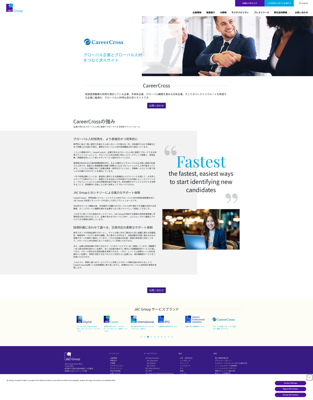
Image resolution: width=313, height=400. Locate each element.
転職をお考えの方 (249, 3)
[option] (88, 323)
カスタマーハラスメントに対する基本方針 (231, 363)
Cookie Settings (290, 383)
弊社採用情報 (115, 371)
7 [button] (161, 337)
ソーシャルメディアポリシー (226, 368)
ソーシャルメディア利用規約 (226, 365)
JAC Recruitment (152, 358)
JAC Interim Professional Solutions (159, 373)
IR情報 (112, 363)
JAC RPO (148, 371)
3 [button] (148, 337)
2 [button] (144, 337)
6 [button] (158, 337)
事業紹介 (113, 360)
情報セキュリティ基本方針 (225, 371)
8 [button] (165, 337)
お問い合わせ (115, 373)
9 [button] (168, 337)
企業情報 (113, 358)
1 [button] (141, 337)
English (305, 3)
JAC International (152, 368)
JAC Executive (152, 360)
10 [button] (172, 337)
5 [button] (155, 337)
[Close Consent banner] (309, 377)
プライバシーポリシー (223, 360)
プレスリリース (116, 368)
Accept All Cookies (290, 395)
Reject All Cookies (290, 389)
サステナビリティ (117, 365)
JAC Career (151, 365)
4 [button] (151, 337)
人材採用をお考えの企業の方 (279, 3)
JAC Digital (151, 363)
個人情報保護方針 (222, 358)
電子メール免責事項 (222, 373)
